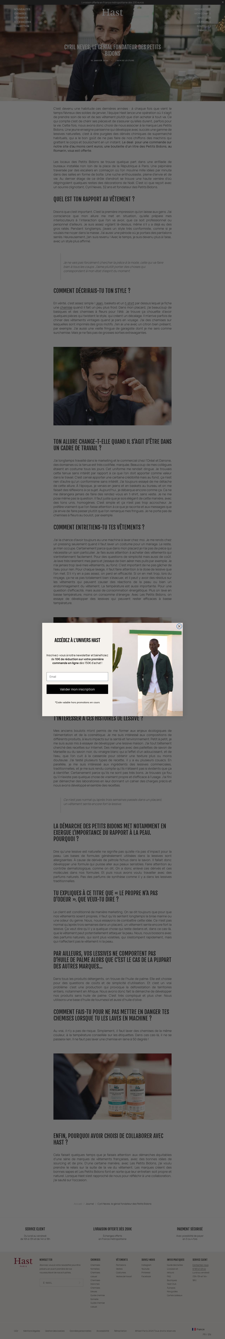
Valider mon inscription (77, 689)
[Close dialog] (179, 626)
